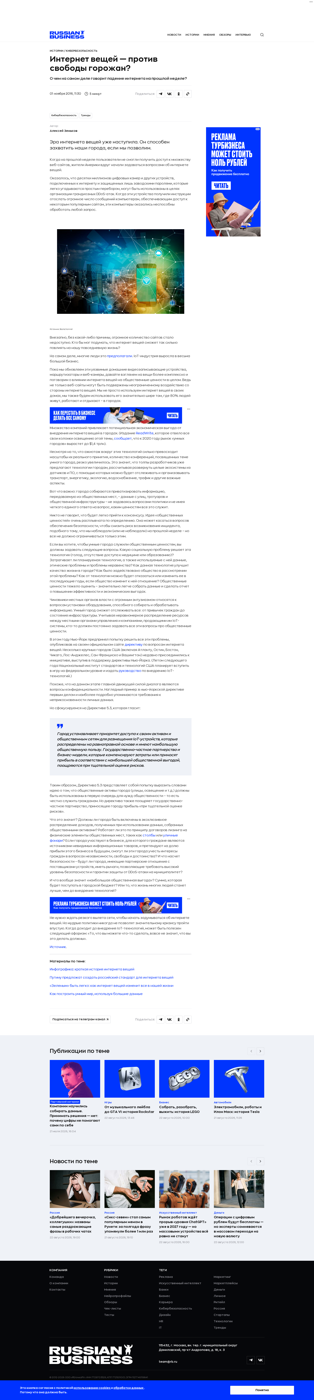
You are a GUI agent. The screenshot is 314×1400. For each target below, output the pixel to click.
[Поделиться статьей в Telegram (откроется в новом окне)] (160, 94)
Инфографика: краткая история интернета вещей (92, 969)
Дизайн (165, 1315)
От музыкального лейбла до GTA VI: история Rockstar (129, 1109)
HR (161, 1321)
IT (160, 1327)
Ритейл (219, 1302)
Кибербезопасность (81, 51)
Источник (58, 947)
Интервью (243, 34)
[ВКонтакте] (261, 1360)
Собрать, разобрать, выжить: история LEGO (179, 1109)
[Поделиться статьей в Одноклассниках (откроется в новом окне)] (178, 94)
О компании (58, 1283)
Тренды (85, 115)
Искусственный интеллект (180, 1283)
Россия (219, 1308)
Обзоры (225, 34)
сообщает (123, 438)
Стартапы (222, 1315)
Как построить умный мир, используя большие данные (96, 994)
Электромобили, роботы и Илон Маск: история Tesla (238, 1109)
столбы (149, 835)
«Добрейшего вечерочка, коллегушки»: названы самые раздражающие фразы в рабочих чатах (73, 1224)
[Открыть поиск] (262, 35)
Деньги (219, 1289)
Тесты (109, 1315)
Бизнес (164, 1296)
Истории (192, 34)
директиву (134, 644)
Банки (163, 1289)
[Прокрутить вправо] (260, 1051)
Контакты (57, 1289)
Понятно (262, 1390)
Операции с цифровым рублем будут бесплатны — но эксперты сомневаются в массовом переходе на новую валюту (238, 1227)
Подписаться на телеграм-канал (79, 1019)
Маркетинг (222, 1276)
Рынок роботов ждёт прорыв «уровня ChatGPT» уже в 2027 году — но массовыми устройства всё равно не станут (183, 1227)
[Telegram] (251, 1360)
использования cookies (92, 1388)
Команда (56, 1276)
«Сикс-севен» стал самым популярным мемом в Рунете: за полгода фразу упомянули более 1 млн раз (128, 1224)
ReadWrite (145, 433)
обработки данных (128, 1388)
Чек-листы (112, 1308)
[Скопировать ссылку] (188, 94)
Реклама (166, 1276)
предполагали (119, 356)
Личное (220, 1296)
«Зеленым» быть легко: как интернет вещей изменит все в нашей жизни (111, 985)
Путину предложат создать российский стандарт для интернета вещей (111, 977)
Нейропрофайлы (117, 1296)
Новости (174, 34)
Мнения (209, 34)
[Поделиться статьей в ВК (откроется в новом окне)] (169, 94)
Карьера (166, 1302)
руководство (130, 670)
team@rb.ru (168, 1361)
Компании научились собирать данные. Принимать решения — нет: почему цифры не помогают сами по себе (75, 1116)
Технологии (223, 1321)
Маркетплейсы (226, 1283)
